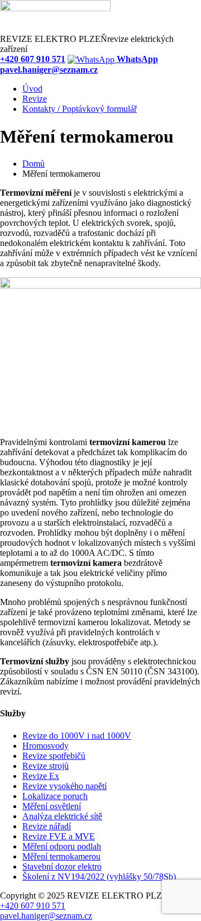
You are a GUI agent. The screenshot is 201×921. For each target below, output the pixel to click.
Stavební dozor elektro (62, 866)
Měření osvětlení (51, 806)
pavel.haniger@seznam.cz (46, 915)
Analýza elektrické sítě (62, 816)
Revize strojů (45, 766)
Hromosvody (45, 745)
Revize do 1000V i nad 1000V (76, 735)
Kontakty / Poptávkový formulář (79, 109)
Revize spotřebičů (53, 756)
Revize (34, 98)
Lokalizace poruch (55, 796)
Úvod (32, 88)
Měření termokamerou (61, 856)
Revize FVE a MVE (58, 836)
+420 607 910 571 (32, 905)
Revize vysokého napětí (64, 786)
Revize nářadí (46, 826)
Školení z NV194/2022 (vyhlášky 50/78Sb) (99, 876)
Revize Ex (40, 776)
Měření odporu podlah (61, 846)
